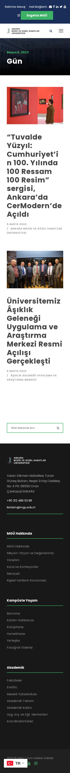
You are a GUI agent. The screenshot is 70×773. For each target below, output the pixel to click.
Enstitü (12, 687)
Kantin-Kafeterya (20, 620)
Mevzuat (13, 573)
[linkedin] (57, 7)
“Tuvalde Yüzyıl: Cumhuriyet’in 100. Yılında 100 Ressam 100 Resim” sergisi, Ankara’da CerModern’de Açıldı (34, 175)
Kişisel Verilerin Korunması (26, 580)
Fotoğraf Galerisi (19, 647)
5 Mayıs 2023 (17, 224)
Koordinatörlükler (20, 721)
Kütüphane (15, 627)
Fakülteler (14, 680)
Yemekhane (16, 634)
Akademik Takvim (20, 701)
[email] (50, 7)
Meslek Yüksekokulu (22, 694)
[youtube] (65, 7)
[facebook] (54, 7)
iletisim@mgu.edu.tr (21, 507)
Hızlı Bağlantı (38, 7)
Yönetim (13, 560)
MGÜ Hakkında (18, 546)
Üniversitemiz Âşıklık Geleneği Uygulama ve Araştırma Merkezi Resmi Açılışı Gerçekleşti (34, 331)
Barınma (13, 613)
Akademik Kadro (19, 707)
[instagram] (19, 15)
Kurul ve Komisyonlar (22, 567)
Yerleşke (13, 640)
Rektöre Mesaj (15, 7)
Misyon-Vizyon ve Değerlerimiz (30, 553)
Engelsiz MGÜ (37, 15)
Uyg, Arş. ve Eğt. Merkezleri (27, 714)
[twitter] (61, 7)
